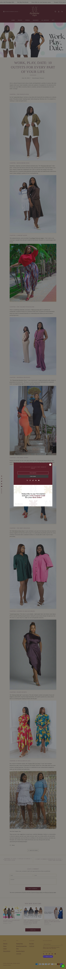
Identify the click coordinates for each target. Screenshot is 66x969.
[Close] (50, 464)
